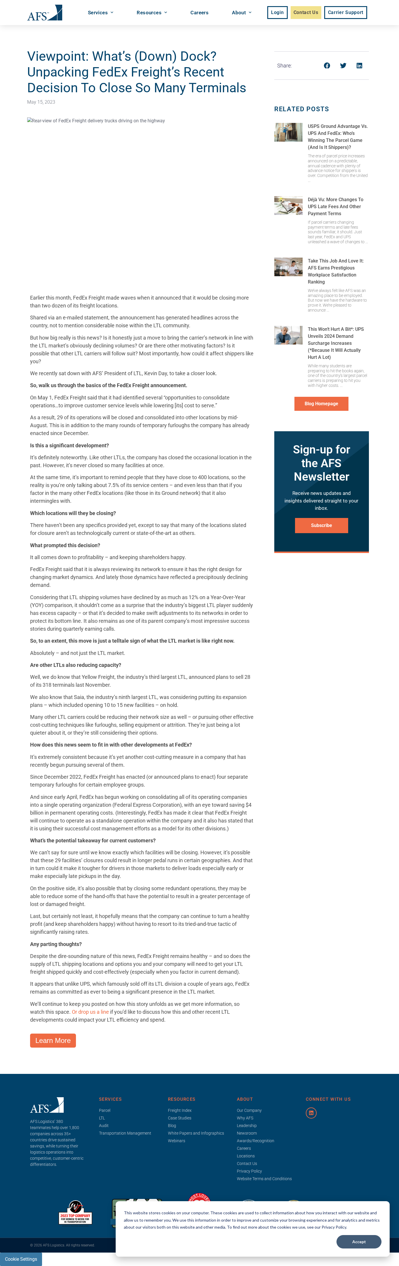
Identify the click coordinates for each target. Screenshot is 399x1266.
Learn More (53, 1040)
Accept (359, 1241)
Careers (199, 12)
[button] (327, 65)
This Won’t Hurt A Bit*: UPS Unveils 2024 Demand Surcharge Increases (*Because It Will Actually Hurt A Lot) (336, 343)
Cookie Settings (21, 1259)
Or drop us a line (90, 1012)
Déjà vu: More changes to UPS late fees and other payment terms (335, 206)
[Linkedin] (311, 1112)
